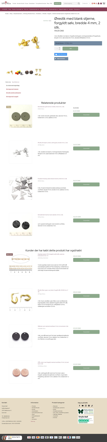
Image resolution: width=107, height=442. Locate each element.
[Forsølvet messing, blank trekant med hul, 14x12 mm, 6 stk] (20, 192)
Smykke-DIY (58, 3)
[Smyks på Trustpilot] (86, 420)
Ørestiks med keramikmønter (13, 93)
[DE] (94, 3)
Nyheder (55, 406)
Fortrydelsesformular (41, 3)
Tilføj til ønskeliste (61, 58)
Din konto (34, 419)
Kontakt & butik (20, 3)
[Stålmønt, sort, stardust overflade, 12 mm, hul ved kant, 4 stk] (20, 339)
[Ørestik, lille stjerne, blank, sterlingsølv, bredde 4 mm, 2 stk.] (20, 156)
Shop (48, 3)
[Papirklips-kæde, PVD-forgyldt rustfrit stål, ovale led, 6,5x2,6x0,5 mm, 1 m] (20, 267)
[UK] (96, 3)
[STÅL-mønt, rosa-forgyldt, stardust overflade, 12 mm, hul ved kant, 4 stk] (20, 375)
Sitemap (33, 421)
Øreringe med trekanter (12, 89)
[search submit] (78, 3)
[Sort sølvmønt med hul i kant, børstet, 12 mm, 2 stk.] (20, 228)
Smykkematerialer (57, 411)
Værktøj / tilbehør (57, 414)
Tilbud (9, 9)
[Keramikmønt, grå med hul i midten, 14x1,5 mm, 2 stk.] (20, 120)
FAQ (51, 3)
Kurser (26, 3)
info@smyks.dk (5, 417)
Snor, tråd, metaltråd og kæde (61, 412)
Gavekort (71, 9)
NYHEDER (4, 9)
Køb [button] (71, 48)
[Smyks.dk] (6, 3)
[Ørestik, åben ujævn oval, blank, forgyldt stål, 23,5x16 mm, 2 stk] (20, 303)
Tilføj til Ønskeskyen (62, 54)
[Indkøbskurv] (104, 3)
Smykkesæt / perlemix (59, 407)
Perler (54, 409)
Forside (14, 3)
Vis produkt (86, 115)
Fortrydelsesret (36, 416)
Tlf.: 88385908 (5, 416)
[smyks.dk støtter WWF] (86, 412)
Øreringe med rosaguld (12, 96)
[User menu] (98, 3)
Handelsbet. (32, 3)
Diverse (55, 417)
